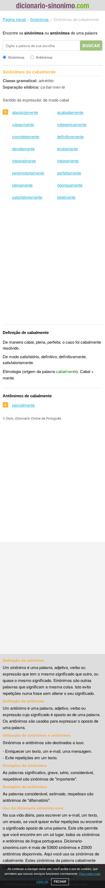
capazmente (23, 124)
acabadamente (70, 112)
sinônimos (34, 33)
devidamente (23, 148)
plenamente (22, 185)
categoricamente (71, 124)
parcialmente (23, 405)
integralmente (24, 160)
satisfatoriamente (27, 197)
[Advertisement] (52, 266)
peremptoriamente (28, 173)
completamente (25, 136)
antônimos (60, 33)
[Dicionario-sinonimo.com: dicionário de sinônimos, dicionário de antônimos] (52, 6)
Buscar (91, 45)
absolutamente (25, 112)
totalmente (66, 197)
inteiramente (68, 160)
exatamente (67, 148)
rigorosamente (69, 185)
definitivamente (70, 136)
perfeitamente (69, 173)
